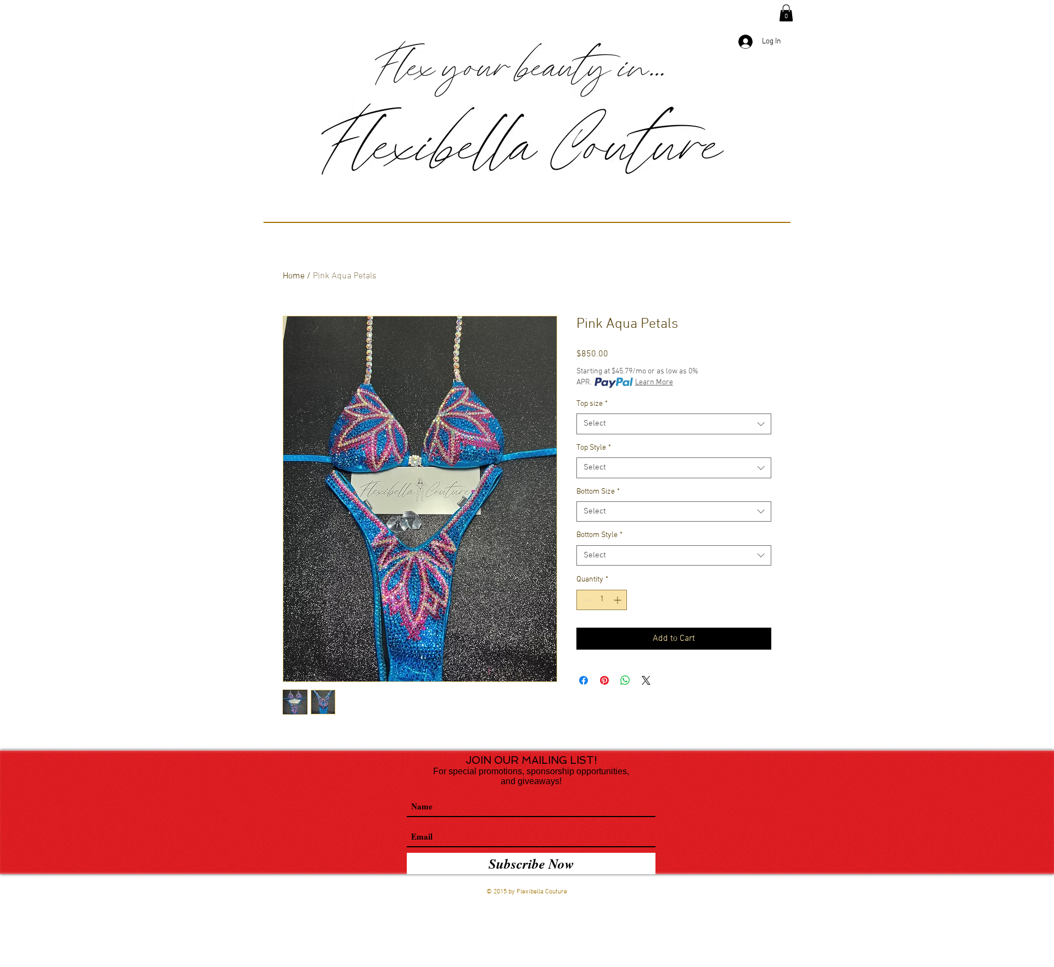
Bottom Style (599, 535)
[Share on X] (646, 680)
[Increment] (618, 600)
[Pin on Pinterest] (604, 680)
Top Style (593, 447)
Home (294, 276)
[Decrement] (585, 600)
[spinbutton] (602, 600)
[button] (786, 12)
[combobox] (673, 423)
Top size (592, 404)
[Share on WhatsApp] (625, 680)
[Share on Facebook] (583, 680)
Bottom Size (598, 491)
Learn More (654, 382)
